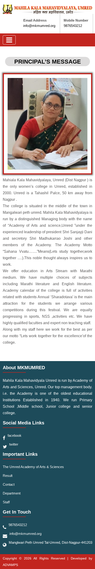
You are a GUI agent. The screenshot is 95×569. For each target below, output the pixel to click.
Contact (9, 484)
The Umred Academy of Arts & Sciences (33, 467)
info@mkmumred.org (39, 26)
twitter (13, 444)
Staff (6, 502)
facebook (14, 435)
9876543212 (73, 26)
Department (12, 493)
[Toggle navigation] (9, 40)
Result (7, 476)
